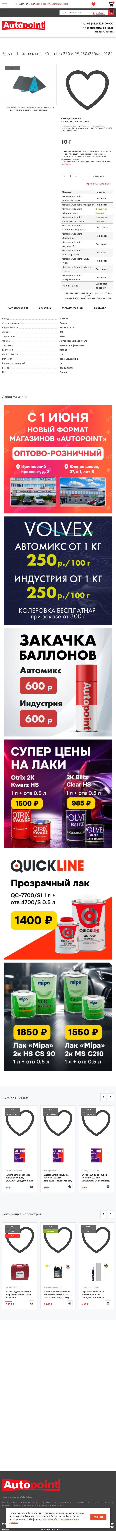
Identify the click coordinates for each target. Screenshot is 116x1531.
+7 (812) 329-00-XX (100, 23)
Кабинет (100, 13)
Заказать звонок (104, 32)
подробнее (66, 164)
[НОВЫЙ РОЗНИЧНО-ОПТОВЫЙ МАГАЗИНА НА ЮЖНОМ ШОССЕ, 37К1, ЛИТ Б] (58, 46)
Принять (98, 1517)
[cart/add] (31, 1186)
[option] (58, 459)
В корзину (98, 176)
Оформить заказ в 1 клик (98, 184)
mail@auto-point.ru (100, 27)
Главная (5, 1530)
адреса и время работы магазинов (52, 4)
